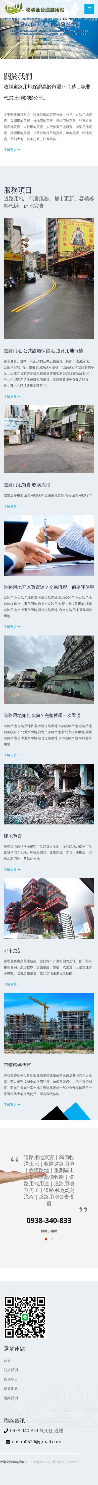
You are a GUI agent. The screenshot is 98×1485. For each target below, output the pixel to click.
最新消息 (11, 1388)
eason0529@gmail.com (36, 1441)
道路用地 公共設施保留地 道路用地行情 (43, 350)
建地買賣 (13, 836)
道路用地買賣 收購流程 (27, 485)
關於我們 (11, 1369)
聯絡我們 (11, 1397)
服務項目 (11, 1379)
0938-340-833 (24, 1430)
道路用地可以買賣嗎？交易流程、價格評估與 (49, 587)
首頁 (7, 1360)
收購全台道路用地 (12, 1462)
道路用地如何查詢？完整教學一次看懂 (42, 715)
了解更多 (11, 149)
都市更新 (13, 950)
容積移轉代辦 (17, 1065)
